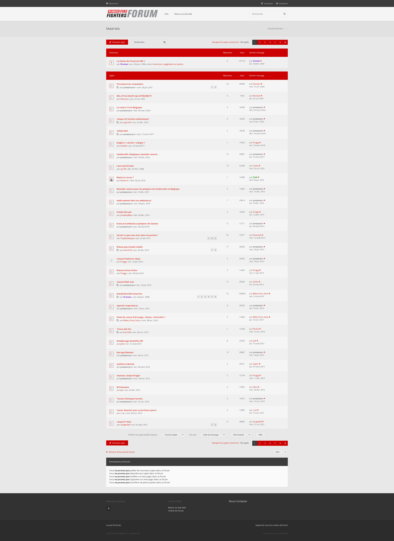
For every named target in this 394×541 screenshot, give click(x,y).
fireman (124, 64)
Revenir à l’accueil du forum (122, 452)
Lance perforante (125, 165)
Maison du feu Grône (127, 270)
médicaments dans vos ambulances (134, 200)
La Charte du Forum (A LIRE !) (131, 61)
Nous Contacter (238, 501)
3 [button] (264, 42)
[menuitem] (282, 3)
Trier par (204, 434)
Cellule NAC (122, 130)
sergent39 (125, 424)
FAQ (166, 13)
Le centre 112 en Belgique (129, 107)
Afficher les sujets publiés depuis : (152, 434)
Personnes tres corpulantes (130, 84)
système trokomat (125, 364)
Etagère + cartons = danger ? (131, 142)
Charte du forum (176, 510)
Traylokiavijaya (127, 238)
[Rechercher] (284, 14)
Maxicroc (124, 180)
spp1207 (127, 122)
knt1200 (127, 332)
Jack (122, 343)
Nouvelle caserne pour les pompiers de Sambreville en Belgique (148, 189)
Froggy (256, 142)
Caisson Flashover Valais (128, 258)
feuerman (257, 235)
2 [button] (259, 42)
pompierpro (129, 87)
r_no (122, 413)
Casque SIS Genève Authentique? (133, 119)
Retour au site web (183, 13)
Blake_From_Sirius (260, 293)
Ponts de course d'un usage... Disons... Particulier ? (141, 317)
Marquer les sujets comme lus (225, 42)
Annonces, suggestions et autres (168, 64)
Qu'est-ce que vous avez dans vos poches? (137, 235)
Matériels (113, 29)
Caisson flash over (125, 281)
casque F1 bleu (124, 421)
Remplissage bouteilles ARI (130, 340)
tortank (123, 145)
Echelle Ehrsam (124, 212)
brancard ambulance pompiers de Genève (137, 223)
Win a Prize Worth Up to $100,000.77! (134, 95)
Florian (256, 329)
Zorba (255, 165)
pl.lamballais (126, 215)
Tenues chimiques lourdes (130, 398)
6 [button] (280, 42)
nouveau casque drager (128, 375)
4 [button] (270, 42)
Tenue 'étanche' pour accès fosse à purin (136, 410)
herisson (256, 84)
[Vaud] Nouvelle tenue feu (129, 293)
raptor (256, 364)
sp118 (123, 168)
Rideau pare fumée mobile (130, 246)
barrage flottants (125, 352)
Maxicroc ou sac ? (125, 177)
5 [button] (275, 42)
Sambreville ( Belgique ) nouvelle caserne (137, 154)
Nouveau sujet (118, 42)
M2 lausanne (123, 387)
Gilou (255, 387)
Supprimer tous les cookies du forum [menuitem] (271, 525)
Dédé (255, 177)
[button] (285, 42)
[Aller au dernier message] (261, 61)
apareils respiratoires (127, 305)
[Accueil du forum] (132, 13)
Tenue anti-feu (124, 329)
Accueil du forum (113, 525)
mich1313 (127, 250)
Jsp (121, 390)
